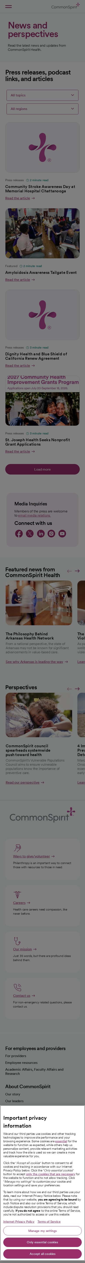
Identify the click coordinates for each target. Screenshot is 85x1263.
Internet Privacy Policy (18, 1221)
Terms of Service (49, 1221)
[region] (42, 1183)
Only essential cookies (42, 1242)
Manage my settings (42, 1231)
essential (61, 1141)
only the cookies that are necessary (50, 1174)
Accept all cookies (43, 1254)
